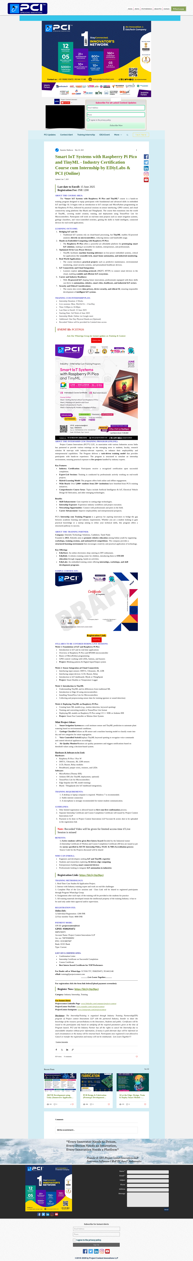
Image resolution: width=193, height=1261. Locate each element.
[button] (124, 15)
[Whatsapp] (76, 15)
